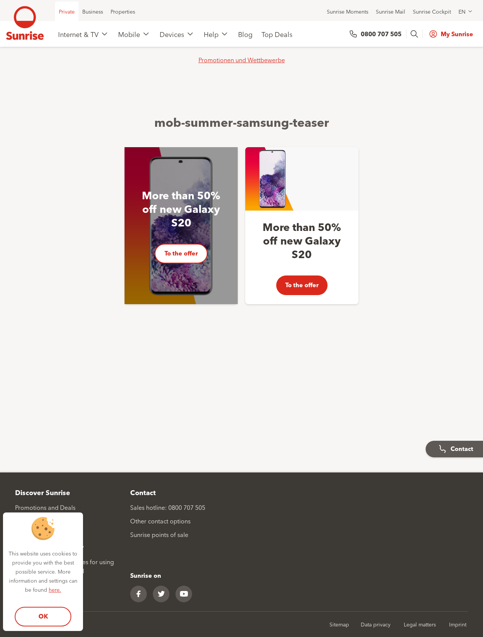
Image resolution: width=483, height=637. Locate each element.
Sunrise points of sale (159, 534)
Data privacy (376, 624)
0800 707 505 (381, 33)
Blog (245, 34)
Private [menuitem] (67, 11)
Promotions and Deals (45, 507)
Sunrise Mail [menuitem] (390, 11)
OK (43, 616)
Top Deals (276, 34)
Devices (172, 34)
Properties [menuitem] (123, 11)
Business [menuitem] (92, 11)
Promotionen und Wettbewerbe (241, 59)
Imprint (457, 624)
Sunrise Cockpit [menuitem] (432, 11)
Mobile (129, 34)
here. (55, 589)
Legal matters (420, 624)
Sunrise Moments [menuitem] (347, 11)
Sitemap (339, 624)
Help (211, 34)
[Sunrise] (25, 23)
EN (462, 11)
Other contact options (160, 521)
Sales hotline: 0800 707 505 (167, 507)
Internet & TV (78, 34)
